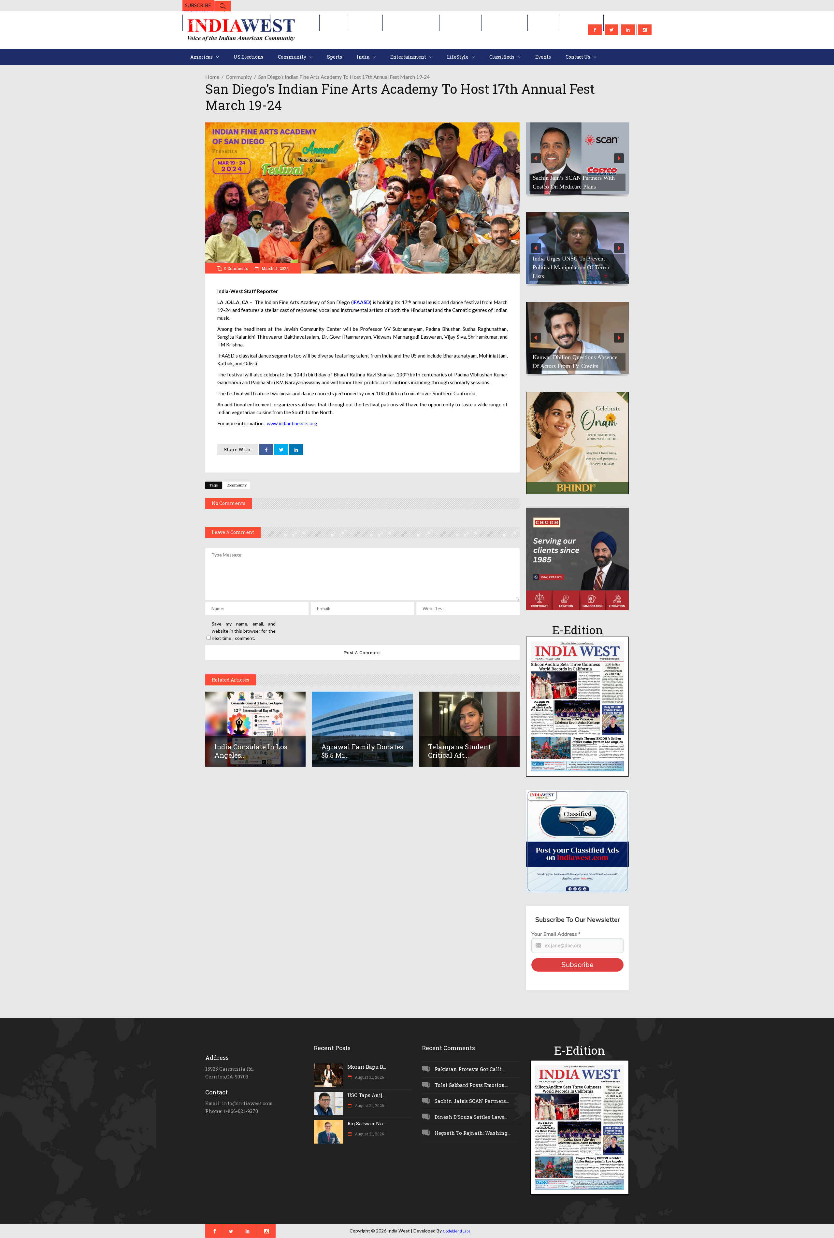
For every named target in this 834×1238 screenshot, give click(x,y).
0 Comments (236, 268)
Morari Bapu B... (366, 1066)
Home (212, 77)
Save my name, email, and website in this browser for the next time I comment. (244, 631)
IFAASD (361, 302)
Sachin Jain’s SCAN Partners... (472, 1101)
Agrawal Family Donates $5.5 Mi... (362, 751)
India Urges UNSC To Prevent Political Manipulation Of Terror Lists (571, 267)
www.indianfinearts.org (292, 423)
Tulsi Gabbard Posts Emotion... (471, 1085)
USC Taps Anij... (366, 1095)
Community (239, 77)
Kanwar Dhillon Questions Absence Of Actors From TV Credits (575, 361)
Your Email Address (556, 934)
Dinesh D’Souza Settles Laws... (471, 1117)
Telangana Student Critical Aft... (459, 751)
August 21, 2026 (369, 1077)
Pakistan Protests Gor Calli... (470, 1069)
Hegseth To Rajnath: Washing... (472, 1133)
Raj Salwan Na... (366, 1123)
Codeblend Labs (456, 1231)
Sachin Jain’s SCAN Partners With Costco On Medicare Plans (574, 182)
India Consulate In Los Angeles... (250, 751)
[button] (577, 158)
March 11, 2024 (275, 268)
